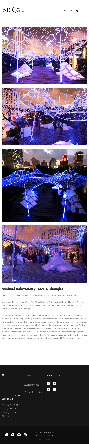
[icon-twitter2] (65, 10)
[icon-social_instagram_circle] (77, 10)
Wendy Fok (29, 302)
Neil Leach (20, 302)
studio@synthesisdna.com (36, 384)
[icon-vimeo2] (72, 10)
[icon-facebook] (59, 10)
